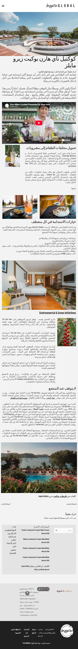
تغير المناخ (12, 537)
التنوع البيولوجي (10, 530)
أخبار (14, 546)
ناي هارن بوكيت (60, 496)
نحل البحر (50, 398)
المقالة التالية (5, 504)
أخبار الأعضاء (11, 543)
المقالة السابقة (72, 504)
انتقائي (13, 540)
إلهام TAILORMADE (28, 643)
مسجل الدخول (59, 518)
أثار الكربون (12, 533)
